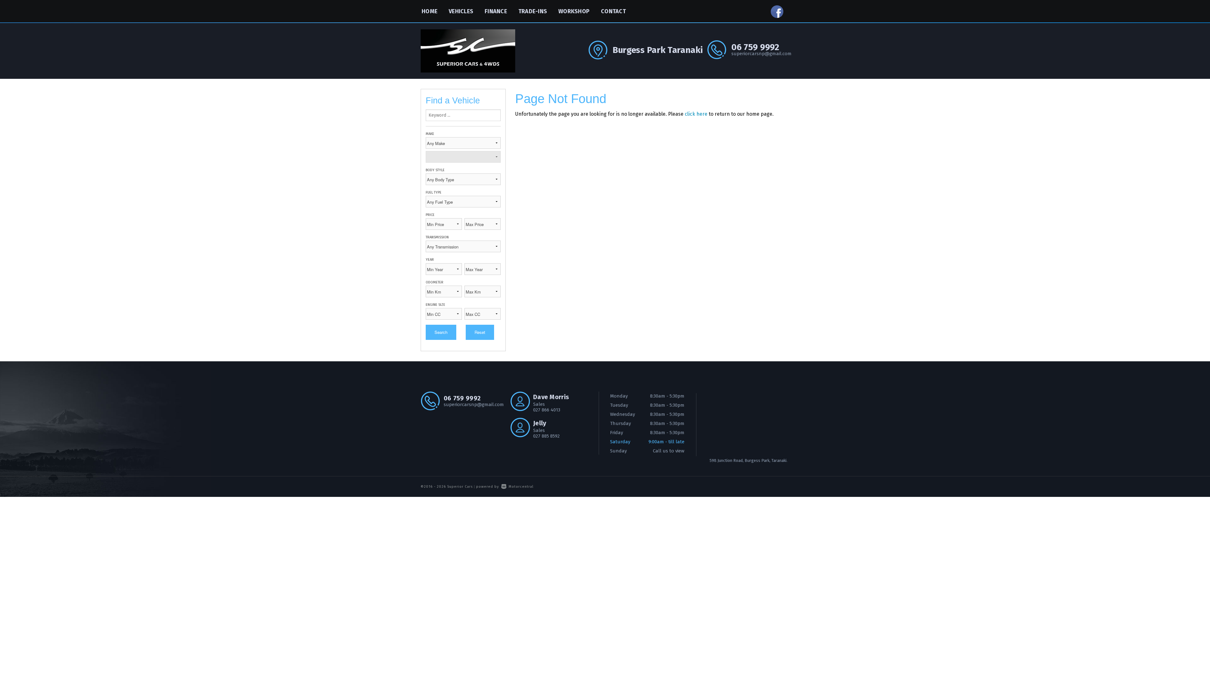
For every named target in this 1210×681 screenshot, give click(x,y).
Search (441, 332)
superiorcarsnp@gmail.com (760, 53)
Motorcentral (521, 487)
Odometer (434, 282)
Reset (480, 332)
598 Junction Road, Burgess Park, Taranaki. (748, 460)
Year (430, 260)
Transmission (437, 237)
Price (430, 215)
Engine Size (435, 305)
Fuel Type (433, 192)
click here (696, 114)
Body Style (435, 170)
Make (430, 134)
